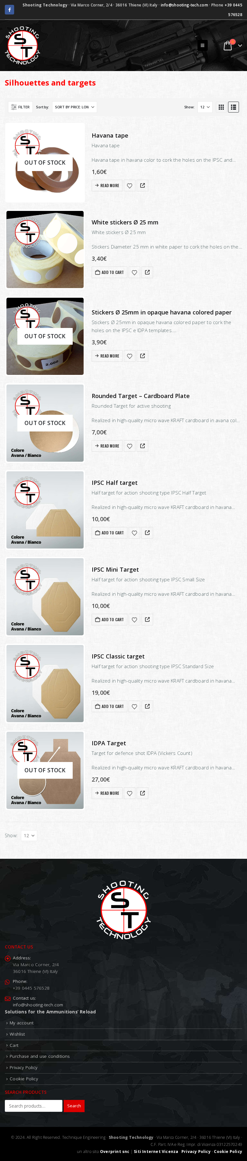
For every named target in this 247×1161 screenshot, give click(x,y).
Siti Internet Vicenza (156, 1151)
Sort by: (42, 106)
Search (74, 1106)
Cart (14, 1045)
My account (21, 1022)
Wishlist (17, 1034)
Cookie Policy (24, 1079)
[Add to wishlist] (129, 185)
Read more (109, 185)
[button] (202, 45)
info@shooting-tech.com (184, 4)
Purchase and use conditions (39, 1056)
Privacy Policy (23, 1067)
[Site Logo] (22, 45)
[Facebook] (9, 9)
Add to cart (113, 272)
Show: (189, 106)
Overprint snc (115, 1151)
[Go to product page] (45, 249)
